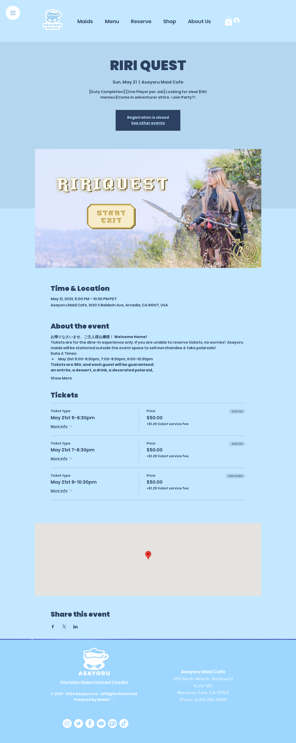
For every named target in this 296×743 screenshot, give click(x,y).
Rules (87, 682)
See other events (148, 123)
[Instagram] (67, 723)
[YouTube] (101, 723)
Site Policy (70, 682)
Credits (121, 682)
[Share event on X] (64, 626)
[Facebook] (89, 723)
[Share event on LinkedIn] (75, 626)
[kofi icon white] (112, 723)
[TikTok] (123, 723)
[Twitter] (78, 723)
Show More (61, 378)
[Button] (52, 20)
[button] (13, 13)
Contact (103, 682)
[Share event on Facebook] (53, 626)
